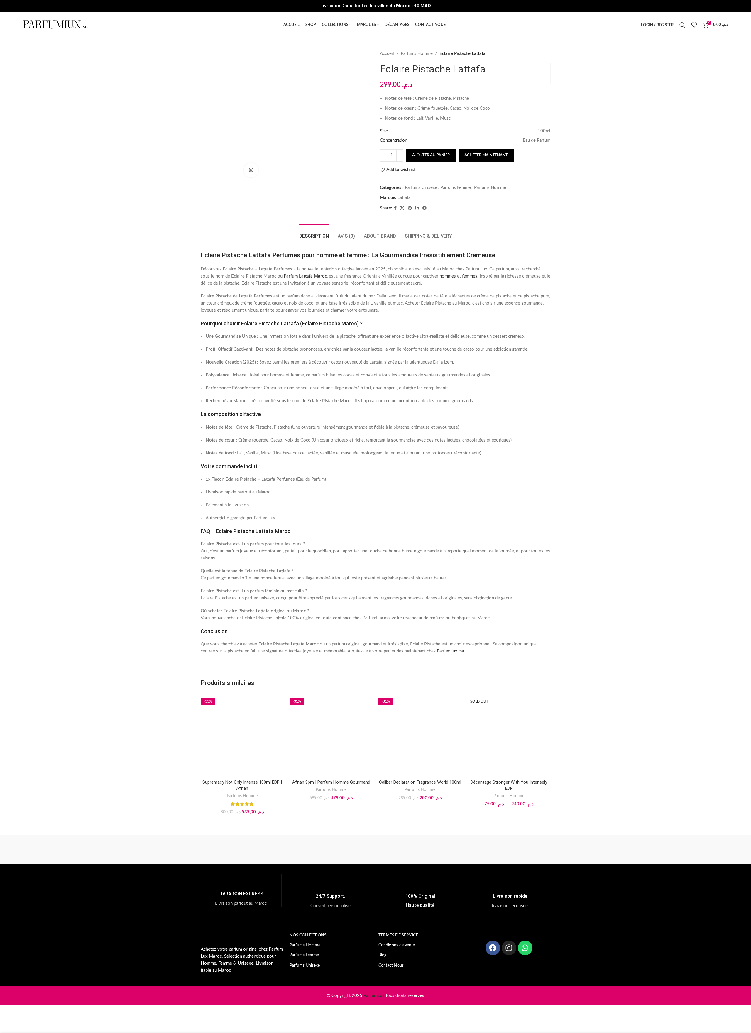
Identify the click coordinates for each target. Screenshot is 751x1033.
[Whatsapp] (525, 948)
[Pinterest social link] (410, 208)
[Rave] (425, 849)
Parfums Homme (417, 53)
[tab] (314, 233)
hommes (447, 276)
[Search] (682, 25)
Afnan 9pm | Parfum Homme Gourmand (331, 782)
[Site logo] (55, 25)
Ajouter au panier (431, 155)
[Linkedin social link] (417, 208)
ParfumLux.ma (450, 651)
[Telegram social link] (424, 208)
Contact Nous (391, 965)
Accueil (387, 53)
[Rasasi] (475, 849)
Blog (382, 955)
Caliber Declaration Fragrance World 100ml (420, 782)
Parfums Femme (455, 187)
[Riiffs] (375, 849)
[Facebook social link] (395, 208)
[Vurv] (275, 849)
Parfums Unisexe (421, 187)
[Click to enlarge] (251, 170)
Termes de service (398, 935)
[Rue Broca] (326, 849)
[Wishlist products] (694, 25)
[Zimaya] (226, 849)
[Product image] (242, 735)
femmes (469, 276)
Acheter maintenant (486, 155)
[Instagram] (509, 948)
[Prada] (525, 849)
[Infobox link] (241, 890)
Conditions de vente (396, 945)
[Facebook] (493, 948)
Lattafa (404, 197)
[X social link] (402, 208)
